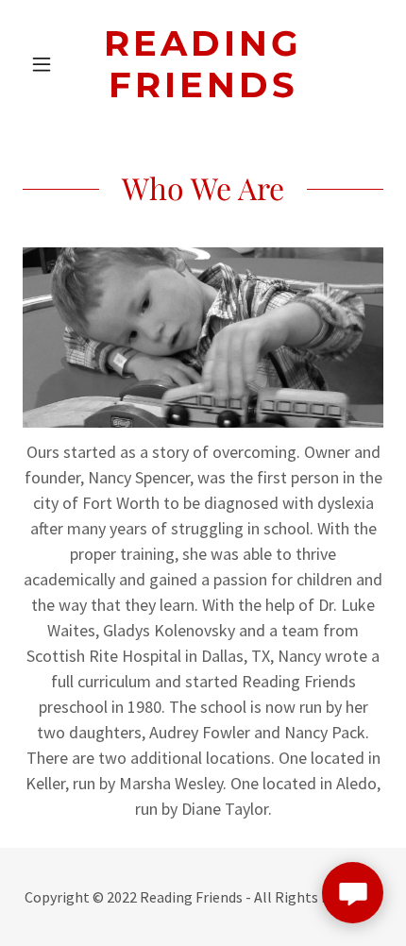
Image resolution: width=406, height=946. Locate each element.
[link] (202, 65)
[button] (49, 64)
